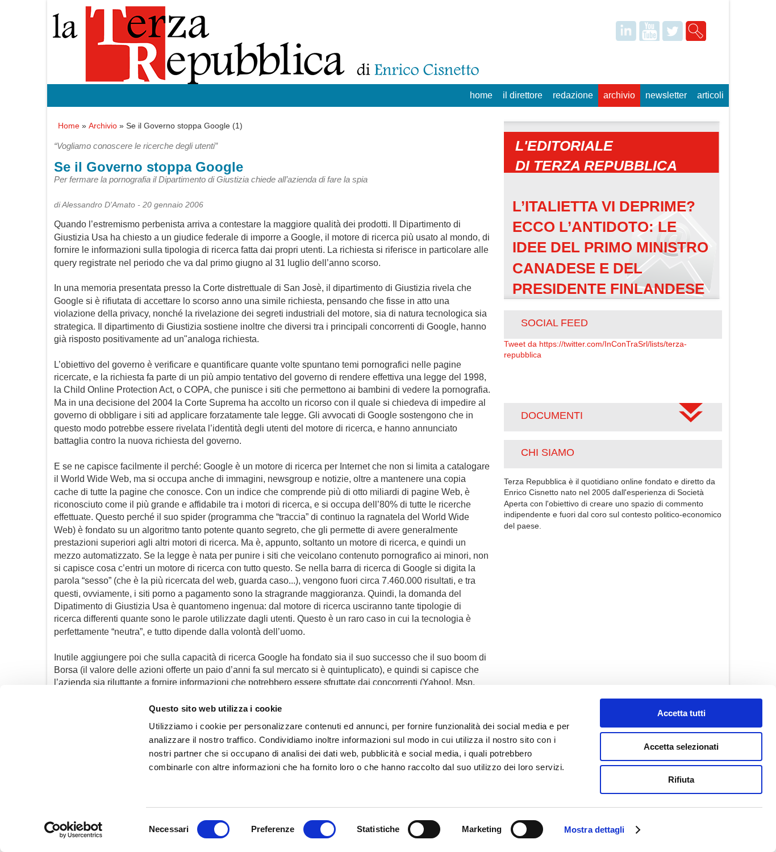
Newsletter (666, 95)
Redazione (573, 95)
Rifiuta (681, 779)
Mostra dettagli (594, 829)
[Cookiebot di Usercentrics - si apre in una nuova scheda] (73, 829)
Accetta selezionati (681, 746)
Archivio (619, 95)
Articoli (710, 95)
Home (481, 95)
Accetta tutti (681, 713)
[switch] (319, 829)
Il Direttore (523, 95)
